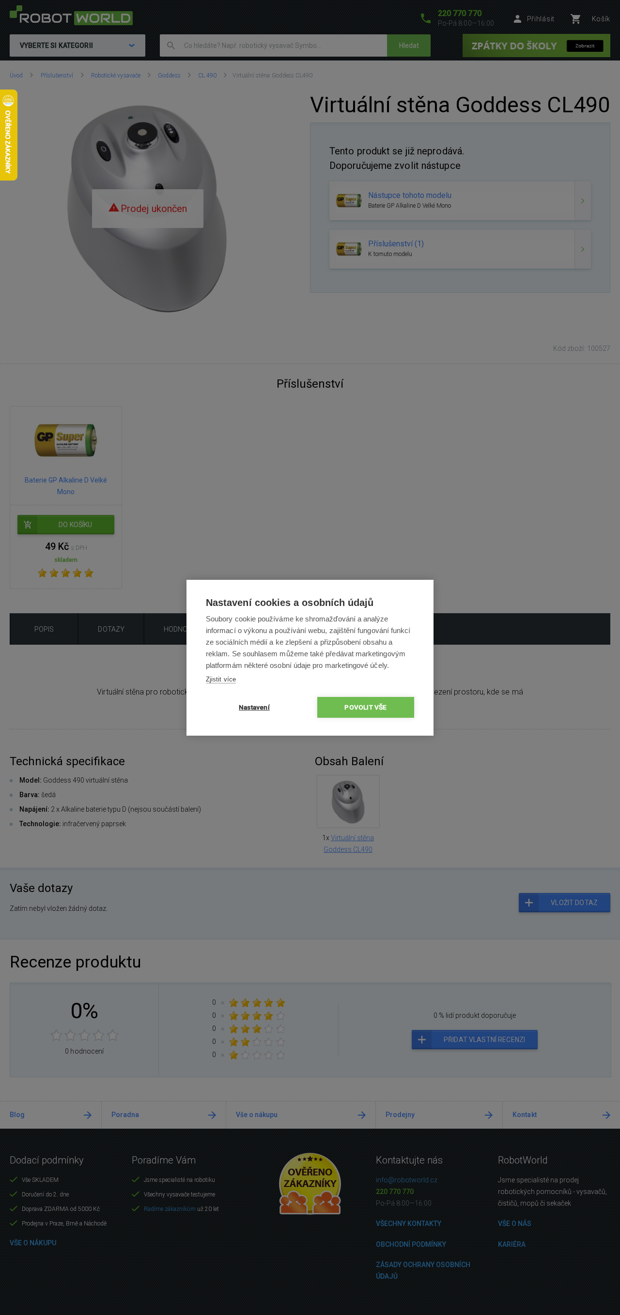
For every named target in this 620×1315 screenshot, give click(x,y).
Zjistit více (221, 679)
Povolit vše (365, 707)
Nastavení (254, 707)
